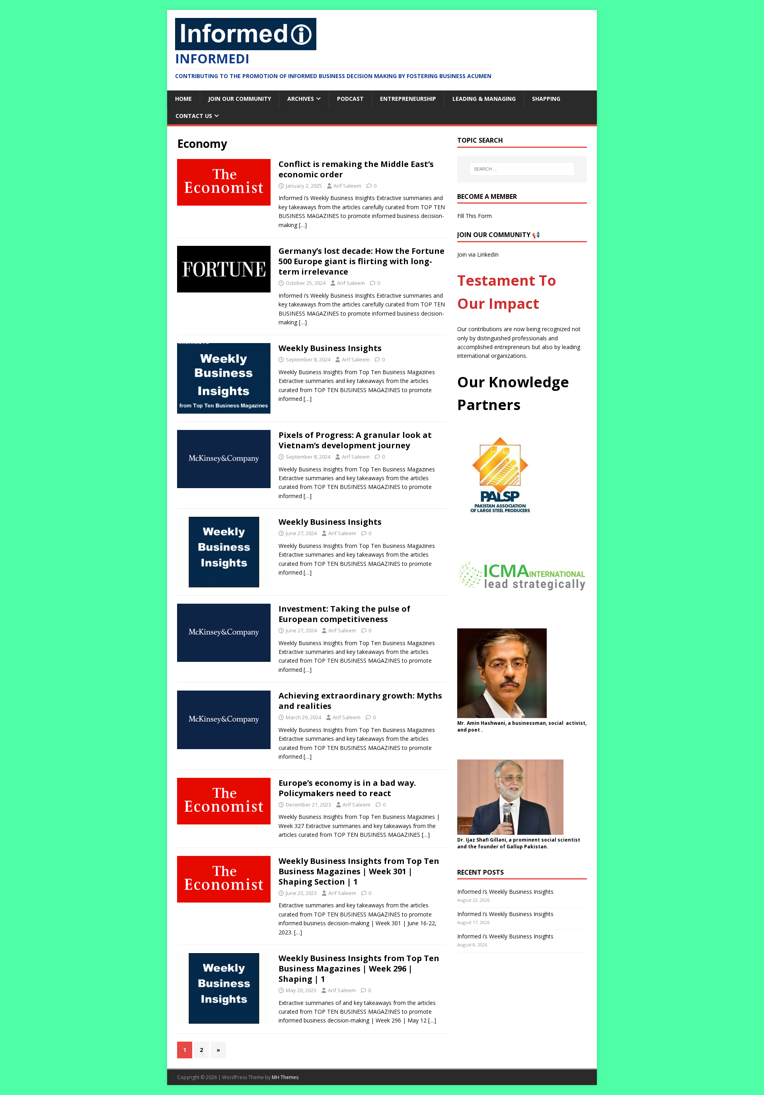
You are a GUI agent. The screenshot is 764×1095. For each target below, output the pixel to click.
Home (183, 98)
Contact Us (193, 116)
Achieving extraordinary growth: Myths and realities (360, 700)
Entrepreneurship (408, 98)
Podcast (350, 98)
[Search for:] (522, 169)
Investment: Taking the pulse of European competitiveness (344, 613)
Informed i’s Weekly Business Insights (505, 891)
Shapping (546, 98)
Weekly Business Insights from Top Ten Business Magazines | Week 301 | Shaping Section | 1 (359, 871)
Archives (300, 98)
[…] (303, 225)
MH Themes (285, 1077)
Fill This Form (474, 216)
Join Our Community (239, 98)
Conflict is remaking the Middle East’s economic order (356, 169)
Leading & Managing (484, 98)
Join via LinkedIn (478, 254)
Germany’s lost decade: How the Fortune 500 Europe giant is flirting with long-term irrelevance (361, 261)
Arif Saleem (347, 185)
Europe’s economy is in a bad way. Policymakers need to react (347, 788)
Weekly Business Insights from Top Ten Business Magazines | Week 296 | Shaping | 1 (359, 968)
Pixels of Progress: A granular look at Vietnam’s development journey (355, 440)
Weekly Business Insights (330, 348)
